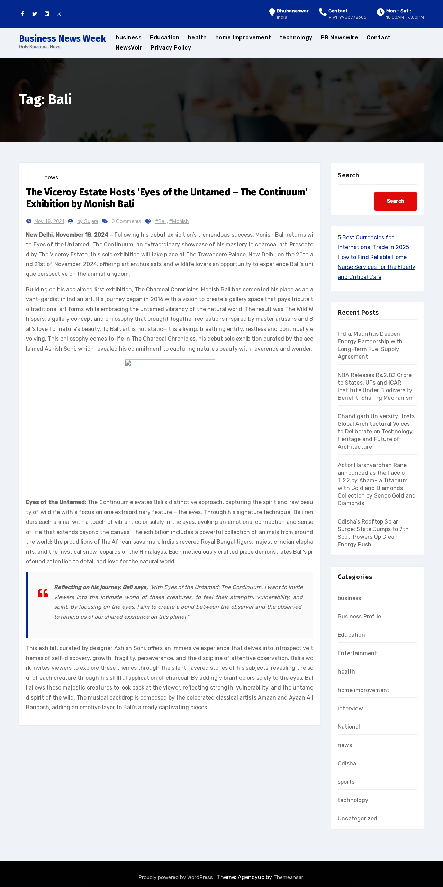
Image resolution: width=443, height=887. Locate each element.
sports (346, 782)
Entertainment (357, 653)
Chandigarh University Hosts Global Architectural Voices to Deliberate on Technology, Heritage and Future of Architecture (376, 431)
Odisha (347, 763)
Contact (379, 37)
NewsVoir (129, 47)
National (349, 726)
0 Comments (126, 221)
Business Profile (359, 616)
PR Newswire (340, 37)
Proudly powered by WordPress (176, 877)
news (51, 177)
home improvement (243, 37)
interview (350, 708)
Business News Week (62, 38)
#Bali (160, 221)
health (197, 37)
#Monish (179, 221)
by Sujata (87, 221)
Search (348, 175)
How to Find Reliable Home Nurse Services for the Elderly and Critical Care (376, 267)
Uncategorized (358, 818)
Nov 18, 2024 (49, 221)
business (129, 37)
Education (165, 37)
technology (296, 37)
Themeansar (288, 877)
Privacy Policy (171, 47)
